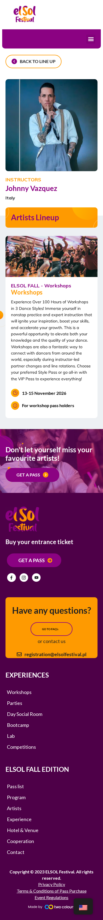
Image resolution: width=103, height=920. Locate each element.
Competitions (21, 747)
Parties (14, 703)
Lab (11, 736)
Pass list (15, 786)
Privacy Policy (51, 884)
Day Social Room (24, 714)
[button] (90, 39)
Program (16, 797)
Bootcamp (18, 725)
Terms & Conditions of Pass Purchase (52, 890)
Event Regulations (51, 897)
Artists (14, 808)
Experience (19, 819)
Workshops (19, 692)
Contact (15, 852)
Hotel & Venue (22, 830)
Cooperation (20, 841)
